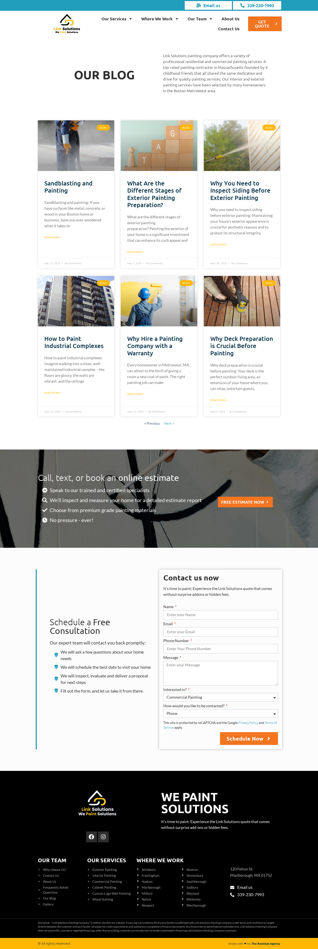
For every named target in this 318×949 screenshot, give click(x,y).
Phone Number (176, 641)
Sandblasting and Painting (68, 186)
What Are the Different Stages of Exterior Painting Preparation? (154, 194)
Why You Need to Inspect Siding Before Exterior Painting (240, 190)
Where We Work (157, 18)
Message (171, 658)
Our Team (197, 18)
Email (168, 624)
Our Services (113, 18)
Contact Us (228, 28)
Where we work (160, 860)
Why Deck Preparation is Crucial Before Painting (241, 346)
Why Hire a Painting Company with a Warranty (155, 346)
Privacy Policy (248, 722)
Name (168, 607)
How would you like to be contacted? (194, 706)
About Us (230, 18)
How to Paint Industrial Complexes (74, 342)
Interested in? (175, 690)
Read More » (52, 237)
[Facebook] (91, 836)
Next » (169, 423)
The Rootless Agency (266, 943)
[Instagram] (103, 836)
